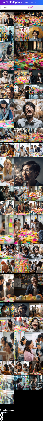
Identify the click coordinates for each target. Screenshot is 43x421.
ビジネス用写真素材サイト (28, 2)
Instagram (4, 412)
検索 (30, 8)
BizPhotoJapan (11, 2)
